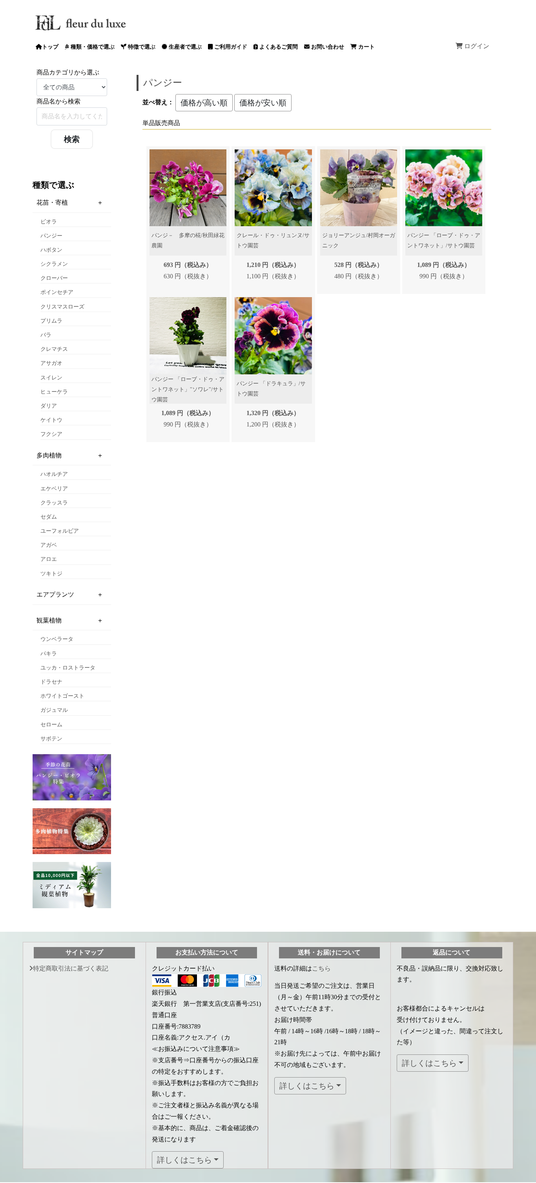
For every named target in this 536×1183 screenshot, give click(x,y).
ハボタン (51, 250)
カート (366, 47)
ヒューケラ (54, 392)
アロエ (48, 559)
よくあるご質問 (278, 47)
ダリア (48, 406)
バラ (45, 335)
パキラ (48, 654)
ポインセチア (56, 292)
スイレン (51, 378)
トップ (50, 47)
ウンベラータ (56, 639)
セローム (51, 725)
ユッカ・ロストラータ (67, 668)
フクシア (51, 434)
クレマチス (54, 349)
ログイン (476, 46)
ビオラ (48, 222)
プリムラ (51, 321)
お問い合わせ (327, 47)
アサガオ (51, 363)
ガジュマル (54, 710)
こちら (321, 968)
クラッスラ (54, 503)
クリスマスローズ (62, 307)
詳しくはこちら (184, 1160)
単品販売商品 (161, 123)
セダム (48, 517)
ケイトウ (51, 420)
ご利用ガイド (230, 47)
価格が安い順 (262, 102)
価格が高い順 (204, 102)
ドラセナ (51, 682)
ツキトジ (51, 574)
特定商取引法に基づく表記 (70, 968)
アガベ (48, 545)
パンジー (51, 236)
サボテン (51, 739)
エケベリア (54, 489)
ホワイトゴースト (62, 696)
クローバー (54, 278)
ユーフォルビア (59, 531)
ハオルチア (54, 474)
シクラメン (54, 264)
